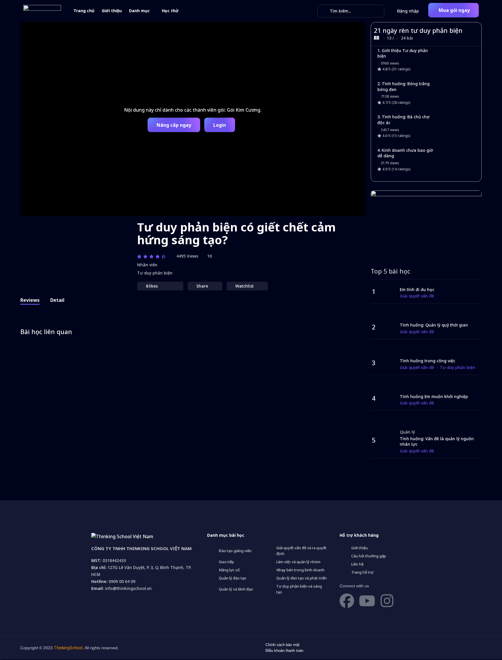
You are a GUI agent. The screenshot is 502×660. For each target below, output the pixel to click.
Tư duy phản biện (155, 273)
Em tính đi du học (417, 289)
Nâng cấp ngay (174, 125)
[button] (453, 10)
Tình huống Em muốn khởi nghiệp (434, 396)
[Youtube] (367, 600)
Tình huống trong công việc (427, 360)
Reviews (30, 300)
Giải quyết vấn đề (417, 296)
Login (219, 125)
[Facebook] (347, 600)
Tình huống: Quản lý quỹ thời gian (434, 325)
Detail (57, 300)
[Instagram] (387, 600)
